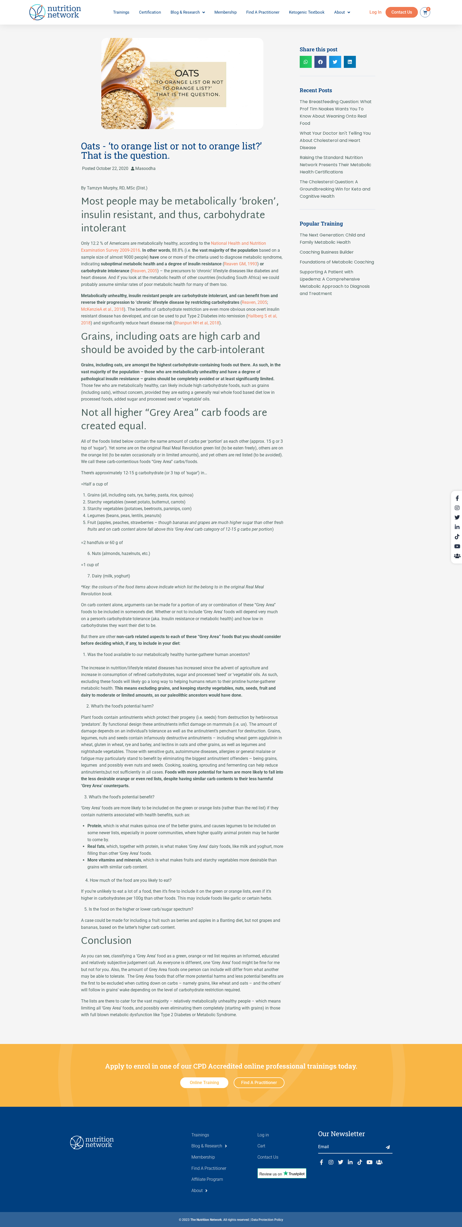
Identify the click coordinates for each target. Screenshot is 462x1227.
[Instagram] (331, 1162)
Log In (375, 12)
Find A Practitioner (262, 12)
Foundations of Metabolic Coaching (337, 262)
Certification (150, 12)
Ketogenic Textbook (307, 12)
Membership (225, 12)
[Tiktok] (360, 1162)
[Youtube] (369, 1162)
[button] (306, 62)
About (339, 12)
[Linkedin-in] (350, 1162)
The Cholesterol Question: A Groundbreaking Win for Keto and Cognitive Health (335, 189)
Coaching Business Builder (327, 252)
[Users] (379, 1162)
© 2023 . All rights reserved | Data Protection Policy (231, 1220)
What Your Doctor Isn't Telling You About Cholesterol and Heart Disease (335, 140)
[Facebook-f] (321, 1162)
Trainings (121, 12)
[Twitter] (340, 1162)
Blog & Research (185, 12)
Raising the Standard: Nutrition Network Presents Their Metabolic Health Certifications (335, 164)
